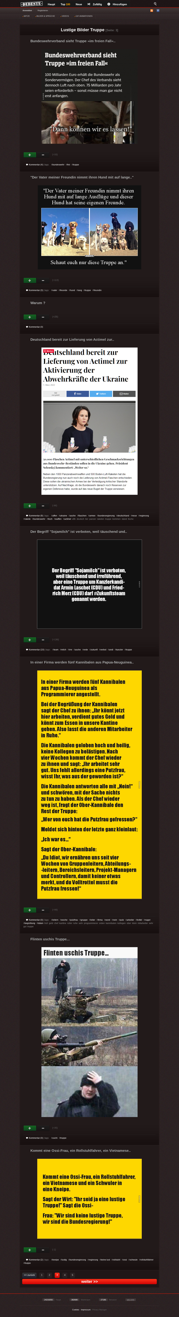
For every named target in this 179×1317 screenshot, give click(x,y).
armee (92, 515)
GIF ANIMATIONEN (83, 16)
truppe (76, 164)
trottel (139, 920)
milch (63, 649)
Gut (30, 155)
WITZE (26, 16)
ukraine (63, 515)
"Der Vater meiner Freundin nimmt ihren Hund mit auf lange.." (82, 177)
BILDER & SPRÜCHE (45, 16)
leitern (55, 920)
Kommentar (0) (36, 327)
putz (122, 920)
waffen (58, 519)
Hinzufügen (120, 4)
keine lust (105, 1260)
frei (68, 164)
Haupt (51, 4)
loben (40, 923)
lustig (64, 1260)
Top (65, 4)
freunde (63, 290)
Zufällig (97, 4)
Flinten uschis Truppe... (50, 939)
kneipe (55, 1260)
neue (134, 515)
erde (86, 649)
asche (73, 515)
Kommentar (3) (36, 290)
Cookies (75, 1310)
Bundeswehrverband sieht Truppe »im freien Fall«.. (73, 41)
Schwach (43, 155)
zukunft (94, 649)
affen (54, 515)
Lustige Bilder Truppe (82, 29)
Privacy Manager (99, 1310)
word (107, 920)
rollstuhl (116, 1260)
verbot (103, 649)
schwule (134, 1260)
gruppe (84, 920)
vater (54, 290)
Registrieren (43, 10)
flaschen (82, 515)
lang (80, 290)
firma (100, 920)
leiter (92, 920)
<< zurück (29, 1275)
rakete (28, 519)
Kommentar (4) (36, 164)
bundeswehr (58, 164)
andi (111, 649)
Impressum (86, 1310)
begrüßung (30, 923)
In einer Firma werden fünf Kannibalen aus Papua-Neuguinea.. (82, 662)
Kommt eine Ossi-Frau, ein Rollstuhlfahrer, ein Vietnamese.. (80, 1150)
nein (115, 920)
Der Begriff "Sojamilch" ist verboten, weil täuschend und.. (78, 531)
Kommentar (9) (36, 515)
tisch (50, 519)
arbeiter (130, 920)
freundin (98, 290)
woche (64, 920)
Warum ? (37, 303)
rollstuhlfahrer (146, 1260)
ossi (125, 1260)
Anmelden (27, 10)
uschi (55, 1138)
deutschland (123, 515)
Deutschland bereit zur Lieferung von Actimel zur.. (72, 339)
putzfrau (74, 920)
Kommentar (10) (36, 649)
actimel (67, 519)
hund (72, 290)
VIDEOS (65, 16)
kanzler (119, 649)
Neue (79, 4)
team (56, 649)
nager (148, 920)
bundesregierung (106, 515)
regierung (144, 515)
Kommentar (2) (36, 1260)
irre (70, 649)
